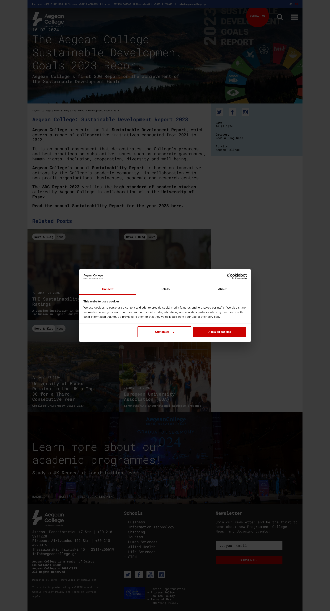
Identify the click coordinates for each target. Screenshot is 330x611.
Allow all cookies (219, 331)
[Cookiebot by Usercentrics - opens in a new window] (230, 276)
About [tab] (222, 289)
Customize (162, 331)
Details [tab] (165, 289)
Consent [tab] (107, 289)
